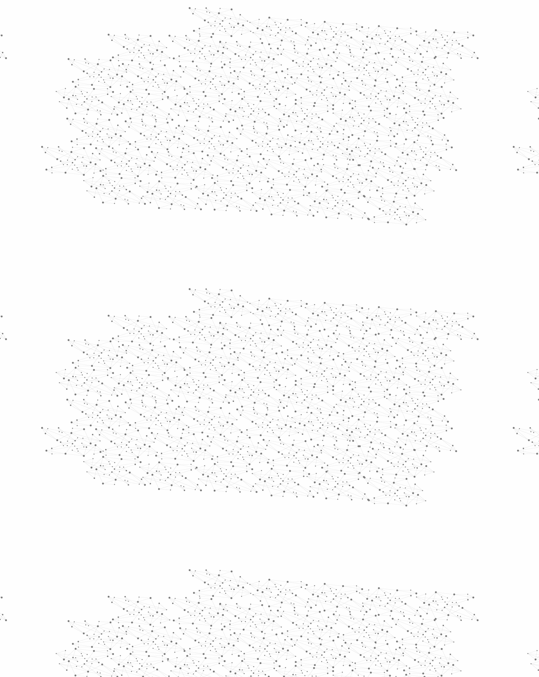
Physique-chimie (170, 203)
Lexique (328, 616)
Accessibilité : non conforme (290, 616)
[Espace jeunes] (194, 50)
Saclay (306, 313)
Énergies (159, 143)
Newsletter (351, 616)
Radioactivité (165, 178)
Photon (248, 313)
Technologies (165, 238)
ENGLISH (394, 12)
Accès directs (356, 12)
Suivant (389, 581)
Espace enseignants (293, 66)
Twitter (372, 616)
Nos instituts (279, 12)
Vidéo (210, 107)
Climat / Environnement (168, 191)
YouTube (385, 616)
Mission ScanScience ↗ (167, 340)
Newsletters (258, 66)
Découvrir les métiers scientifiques (320, 73)
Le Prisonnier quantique (426, 66)
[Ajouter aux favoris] (243, 146)
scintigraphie (277, 313)
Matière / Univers (171, 229)
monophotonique (340, 313)
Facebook (366, 616)
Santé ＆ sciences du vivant (241, 107)
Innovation (252, 12)
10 (344, 581)
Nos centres (308, 12)
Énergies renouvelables (167, 165)
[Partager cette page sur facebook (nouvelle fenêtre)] (307, 146)
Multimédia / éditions (252, 73)
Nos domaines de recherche (210, 12)
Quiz (150, 264)
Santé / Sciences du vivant (171, 216)
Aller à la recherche (387, 28)
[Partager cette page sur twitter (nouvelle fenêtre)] (247, 153)
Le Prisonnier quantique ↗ (163, 319)
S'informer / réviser (202, 73)
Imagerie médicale (282, 107)
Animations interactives (161, 114)
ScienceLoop (163, 302)
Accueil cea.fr (380, 66)
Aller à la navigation (355, 28)
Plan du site (248, 616)
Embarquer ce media (381, 294)
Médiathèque (349, 66)
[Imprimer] (215, 146)
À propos (168, 12)
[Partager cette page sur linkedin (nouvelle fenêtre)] (332, 153)
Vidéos (204, 96)
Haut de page (513, 585)
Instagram (379, 616)
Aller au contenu (325, 28)
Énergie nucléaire (172, 152)
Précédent (220, 581)
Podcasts (157, 277)
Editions (155, 251)
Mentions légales (153, 616)
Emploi (331, 12)
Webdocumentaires (170, 289)
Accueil (160, 96)
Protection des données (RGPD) (203, 616)
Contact (324, 66)
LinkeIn (391, 616)
